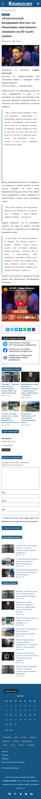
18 (20, 715)
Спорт (5, 745)
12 (25, 710)
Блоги (16, 737)
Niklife (29, 86)
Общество (6, 741)
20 (30, 715)
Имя (4, 492)
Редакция (5, 759)
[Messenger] (20, 329)
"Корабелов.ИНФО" (10, 781)
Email (4, 501)
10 (16, 710)
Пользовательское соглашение (13, 762)
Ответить (6, 450)
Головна (5, 755)
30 (11, 724)
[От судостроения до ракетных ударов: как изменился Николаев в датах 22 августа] (8, 562)
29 (6, 724)
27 (30, 720)
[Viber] (33, 329)
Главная (6, 10)
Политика (16, 741)
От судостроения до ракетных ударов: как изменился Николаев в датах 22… (27, 561)
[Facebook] (7, 329)
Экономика (30, 745)
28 (34, 720)
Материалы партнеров (10, 768)
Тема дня (21, 745)
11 (20, 710)
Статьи (12, 745)
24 (16, 720)
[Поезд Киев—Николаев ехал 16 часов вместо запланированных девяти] (30, 406)
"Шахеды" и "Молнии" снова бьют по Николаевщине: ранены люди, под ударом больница (10, 388)
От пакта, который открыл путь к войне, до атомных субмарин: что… (27, 620)
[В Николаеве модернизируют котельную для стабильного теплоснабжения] (8, 573)
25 (20, 720)
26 (25, 720)
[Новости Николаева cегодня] (20, 3)
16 (11, 715)
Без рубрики (7, 737)
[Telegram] (29, 329)
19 (25, 715)
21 (34, 715)
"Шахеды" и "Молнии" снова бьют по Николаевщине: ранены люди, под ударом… (26, 593)
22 (6, 720)
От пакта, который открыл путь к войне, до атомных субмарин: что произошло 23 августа (10, 418)
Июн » (11, 730)
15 (6, 715)
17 (16, 715)
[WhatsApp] (25, 329)
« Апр (6, 730)
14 (34, 710)
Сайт (3, 509)
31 (16, 724)
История (24, 737)
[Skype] (16, 329)
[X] (12, 329)
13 (30, 710)
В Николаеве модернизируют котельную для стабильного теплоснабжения (27, 572)
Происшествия (27, 741)
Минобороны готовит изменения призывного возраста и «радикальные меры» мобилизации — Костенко (25, 607)
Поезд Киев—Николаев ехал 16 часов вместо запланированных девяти (28, 418)
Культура (12, 10)
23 (11, 720)
